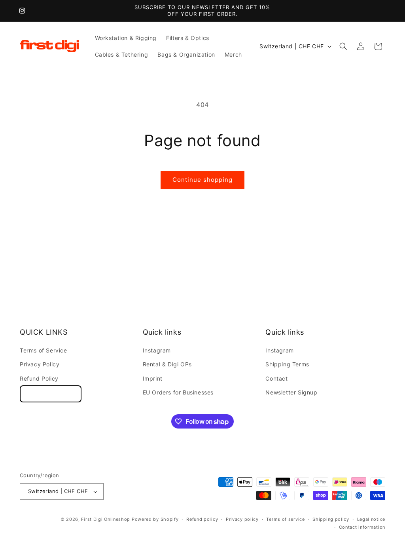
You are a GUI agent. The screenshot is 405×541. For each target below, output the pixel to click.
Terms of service (285, 519)
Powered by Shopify (155, 519)
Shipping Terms (287, 364)
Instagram (157, 350)
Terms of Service (43, 350)
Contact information (362, 527)
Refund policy (202, 519)
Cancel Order (50, 394)
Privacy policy (242, 519)
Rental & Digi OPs (167, 364)
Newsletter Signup (291, 392)
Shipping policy (330, 519)
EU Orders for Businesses (178, 392)
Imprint (153, 378)
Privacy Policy (39, 364)
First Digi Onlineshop (105, 519)
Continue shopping (202, 179)
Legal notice (371, 519)
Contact (276, 378)
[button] (343, 46)
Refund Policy (39, 378)
